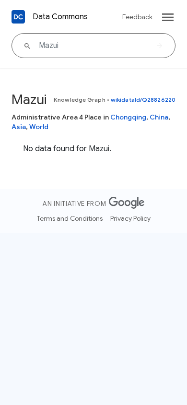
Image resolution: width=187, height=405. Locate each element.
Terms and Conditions (70, 218)
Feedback (137, 16)
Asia (19, 126)
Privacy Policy (130, 218)
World (38, 126)
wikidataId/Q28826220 (143, 99)
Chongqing (128, 117)
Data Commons (60, 17)
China (159, 117)
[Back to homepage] (18, 17)
